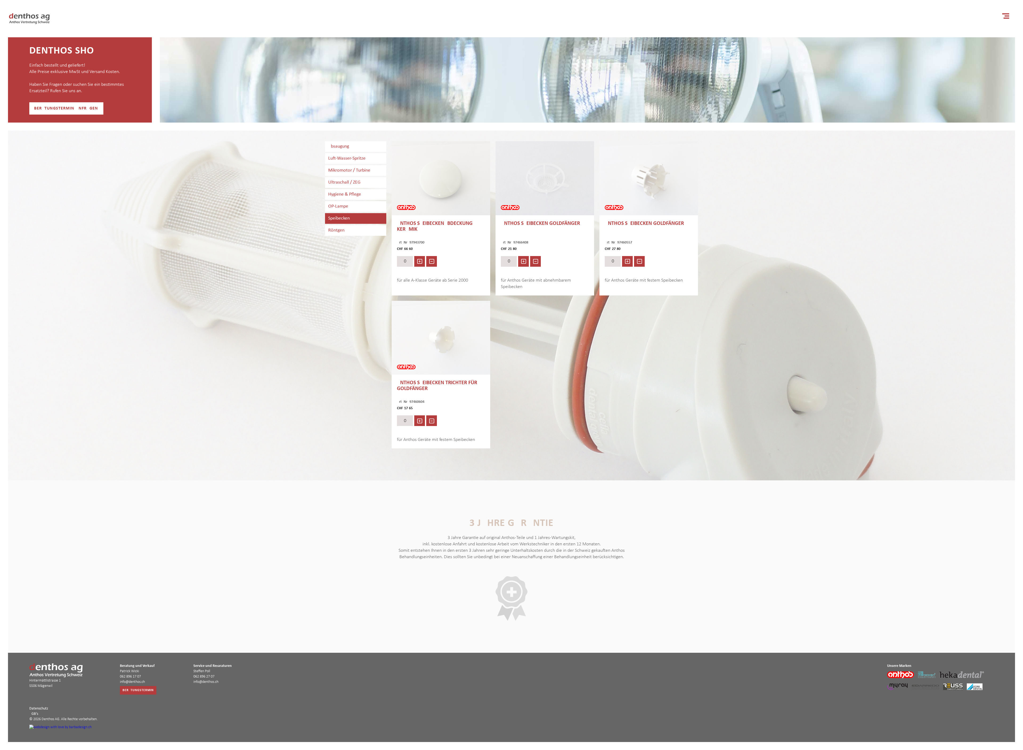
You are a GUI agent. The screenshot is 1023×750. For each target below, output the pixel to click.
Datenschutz (38, 709)
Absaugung (338, 146)
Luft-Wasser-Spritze (347, 158)
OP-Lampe (338, 206)
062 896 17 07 (130, 677)
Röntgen (336, 230)
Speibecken (339, 218)
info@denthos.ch (132, 682)
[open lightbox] (441, 178)
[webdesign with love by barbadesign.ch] (60, 728)
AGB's (33, 714)
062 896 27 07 (203, 677)
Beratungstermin (138, 690)
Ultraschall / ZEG (344, 182)
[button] (1005, 16)
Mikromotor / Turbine (349, 170)
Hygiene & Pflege (344, 194)
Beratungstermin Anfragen (66, 108)
